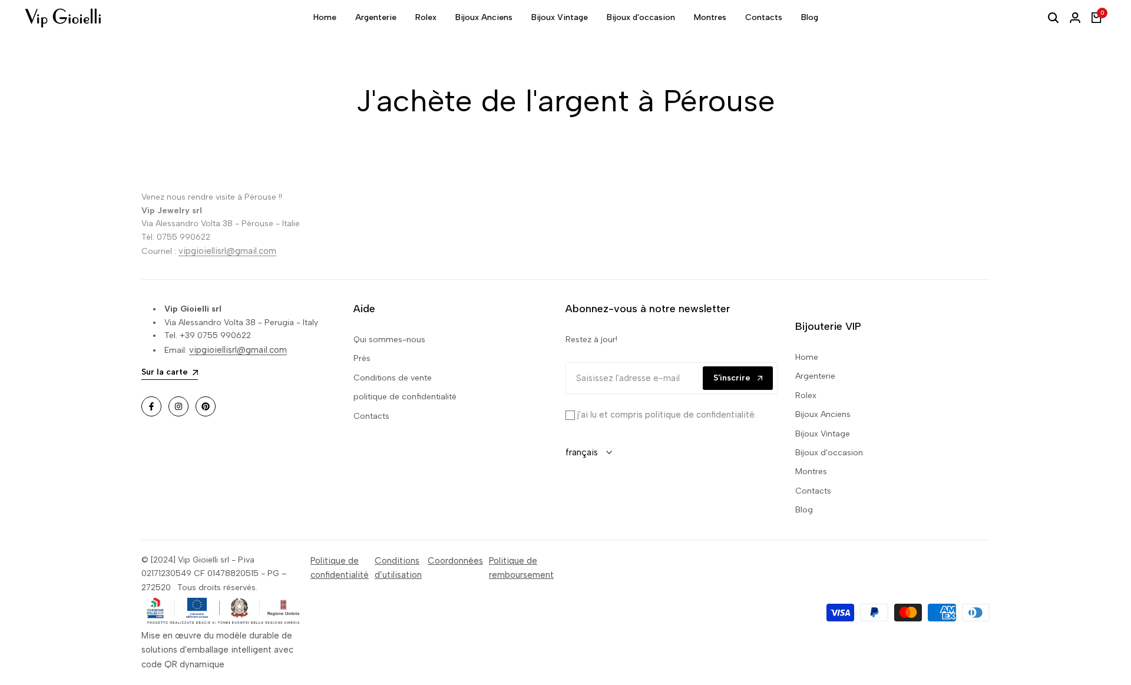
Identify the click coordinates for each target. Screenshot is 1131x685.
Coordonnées (455, 560)
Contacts (371, 416)
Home (806, 357)
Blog (804, 510)
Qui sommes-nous (389, 340)
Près (362, 358)
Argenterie (815, 376)
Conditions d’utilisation (398, 567)
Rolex (805, 396)
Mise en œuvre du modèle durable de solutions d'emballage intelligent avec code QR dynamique (217, 650)
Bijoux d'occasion (829, 453)
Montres (811, 471)
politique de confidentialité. (699, 414)
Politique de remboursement (521, 567)
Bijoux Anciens (823, 414)
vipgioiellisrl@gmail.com (227, 251)
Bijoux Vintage (822, 434)
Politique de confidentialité (339, 567)
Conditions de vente (392, 378)
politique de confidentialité (405, 397)
